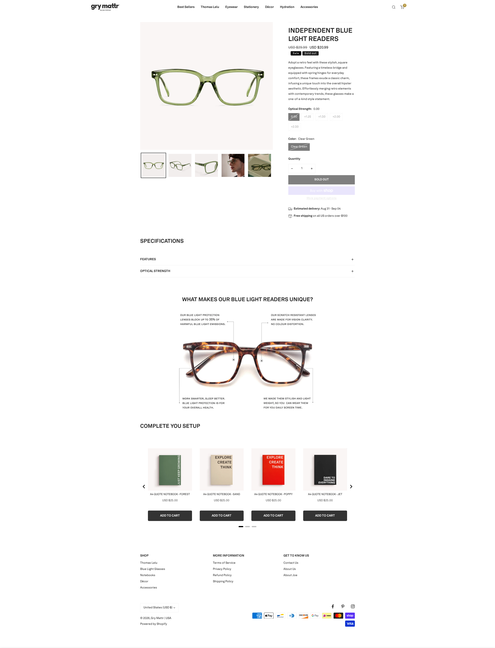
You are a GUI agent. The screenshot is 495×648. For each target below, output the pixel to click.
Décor (144, 581)
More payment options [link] (322, 198)
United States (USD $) (157, 607)
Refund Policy (222, 575)
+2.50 (295, 126)
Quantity (294, 159)
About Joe (290, 575)
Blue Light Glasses (152, 569)
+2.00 (336, 116)
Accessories (148, 587)
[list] (206, 86)
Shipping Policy (223, 581)
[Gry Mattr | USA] (105, 7)
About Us (289, 569)
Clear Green (299, 146)
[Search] (393, 7)
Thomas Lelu (148, 563)
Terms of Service (224, 563)
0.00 (294, 116)
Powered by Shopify (153, 624)
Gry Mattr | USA (161, 618)
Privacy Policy (222, 569)
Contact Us (290, 563)
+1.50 (321, 116)
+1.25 (307, 116)
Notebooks (147, 575)
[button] (402, 7)
